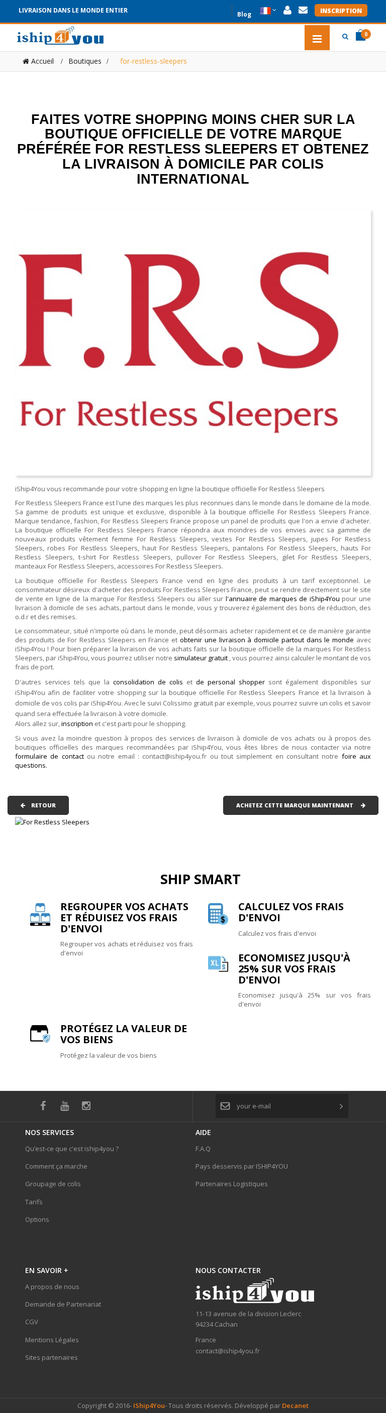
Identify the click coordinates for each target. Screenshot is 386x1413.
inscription (77, 723)
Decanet (295, 1405)
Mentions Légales (52, 1339)
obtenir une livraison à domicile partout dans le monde (268, 639)
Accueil (41, 61)
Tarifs (34, 1201)
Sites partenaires (51, 1357)
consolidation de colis (148, 681)
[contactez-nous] (303, 10)
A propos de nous (52, 1286)
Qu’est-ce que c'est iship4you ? (72, 1148)
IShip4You (148, 1405)
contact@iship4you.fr (228, 1350)
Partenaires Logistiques (232, 1183)
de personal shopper (232, 681)
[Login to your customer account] (287, 10)
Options (37, 1219)
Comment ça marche (56, 1166)
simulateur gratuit (201, 657)
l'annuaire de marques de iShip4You (283, 598)
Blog (244, 13)
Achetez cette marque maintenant (298, 805)
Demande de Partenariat (63, 1304)
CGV (31, 1321)
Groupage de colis (53, 1183)
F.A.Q (203, 1148)
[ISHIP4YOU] (60, 35)
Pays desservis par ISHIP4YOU (242, 1166)
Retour (40, 805)
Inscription (341, 11)
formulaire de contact (49, 756)
